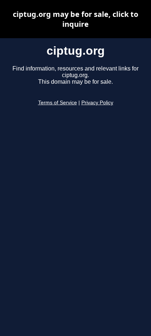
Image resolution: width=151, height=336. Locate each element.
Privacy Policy (97, 102)
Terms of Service (57, 102)
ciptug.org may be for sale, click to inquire (75, 19)
